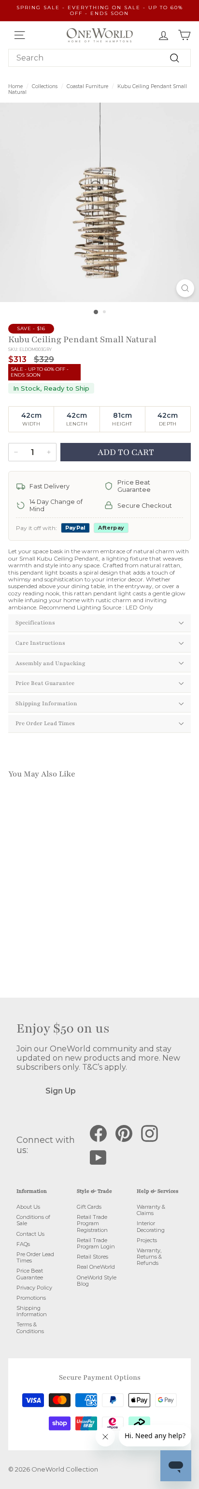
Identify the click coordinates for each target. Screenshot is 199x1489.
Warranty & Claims (151, 1209)
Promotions (31, 1297)
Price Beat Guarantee (44, 683)
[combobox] (99, 58)
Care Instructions (40, 643)
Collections (44, 86)
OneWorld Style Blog (96, 1280)
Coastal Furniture (87, 86)
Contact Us (30, 1234)
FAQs (23, 1244)
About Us (28, 1206)
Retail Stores (92, 1256)
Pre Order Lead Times (45, 723)
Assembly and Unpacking (50, 663)
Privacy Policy (34, 1287)
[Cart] (184, 35)
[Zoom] (185, 288)
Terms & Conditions (30, 1327)
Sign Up (60, 1090)
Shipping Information (46, 703)
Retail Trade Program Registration (92, 1223)
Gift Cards (89, 1206)
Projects (147, 1240)
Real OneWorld (96, 1266)
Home (15, 86)
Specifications (35, 622)
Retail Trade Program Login (96, 1243)
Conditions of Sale (33, 1220)
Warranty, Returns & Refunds (149, 1256)
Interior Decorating (151, 1226)
